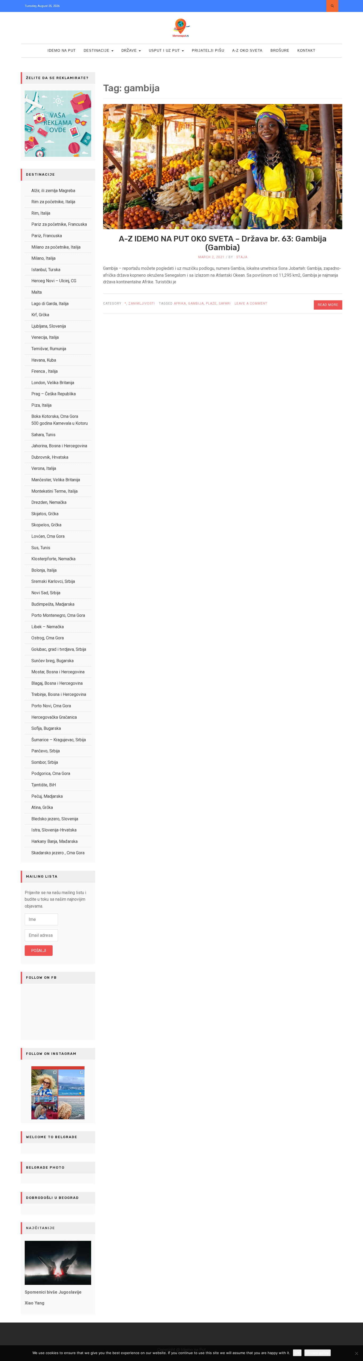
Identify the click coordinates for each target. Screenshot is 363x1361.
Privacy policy (317, 1353)
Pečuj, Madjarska (47, 796)
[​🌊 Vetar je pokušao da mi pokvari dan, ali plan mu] (44, 1082)
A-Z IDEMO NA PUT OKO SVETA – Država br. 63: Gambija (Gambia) (223, 243)
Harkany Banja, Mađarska (54, 841)
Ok (297, 1353)
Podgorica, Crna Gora (50, 773)
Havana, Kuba (43, 360)
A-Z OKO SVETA (247, 51)
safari (225, 303)
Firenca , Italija (44, 371)
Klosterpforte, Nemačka (53, 558)
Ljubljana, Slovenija (48, 326)
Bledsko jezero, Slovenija (54, 818)
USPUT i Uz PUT (165, 51)
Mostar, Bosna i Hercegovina (58, 671)
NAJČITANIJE (40, 1228)
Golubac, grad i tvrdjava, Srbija (58, 649)
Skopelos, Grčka (46, 524)
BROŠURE (280, 51)
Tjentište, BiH (43, 784)
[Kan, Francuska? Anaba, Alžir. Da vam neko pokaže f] (44, 1109)
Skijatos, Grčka (44, 513)
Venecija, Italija (45, 337)
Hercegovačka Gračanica (54, 717)
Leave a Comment (251, 305)
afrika (180, 303)
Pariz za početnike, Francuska (59, 224)
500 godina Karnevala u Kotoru (59, 423)
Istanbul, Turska (45, 269)
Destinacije (97, 51)
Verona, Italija (43, 468)
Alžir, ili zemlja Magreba (53, 190)
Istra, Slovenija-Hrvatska (54, 830)
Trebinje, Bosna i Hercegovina (58, 694)
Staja (241, 257)
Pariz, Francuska (46, 235)
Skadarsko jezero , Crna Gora (58, 852)
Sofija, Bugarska (46, 728)
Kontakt (306, 51)
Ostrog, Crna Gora (47, 637)
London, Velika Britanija (52, 382)
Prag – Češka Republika (53, 393)
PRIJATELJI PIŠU (208, 51)
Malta (36, 292)
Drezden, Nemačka (48, 502)
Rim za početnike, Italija (53, 201)
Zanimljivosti (141, 303)
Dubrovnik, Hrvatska (49, 457)
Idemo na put (62, 51)
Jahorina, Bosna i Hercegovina (59, 445)
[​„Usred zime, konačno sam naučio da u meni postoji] (71, 1109)
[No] (356, 1353)
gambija (196, 303)
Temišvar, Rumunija (48, 348)
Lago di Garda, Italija (50, 303)
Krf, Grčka (40, 314)
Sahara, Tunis (43, 434)
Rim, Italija (40, 213)
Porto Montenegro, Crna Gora (58, 615)
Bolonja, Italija (44, 570)
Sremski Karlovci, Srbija (53, 581)
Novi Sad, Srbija (45, 592)
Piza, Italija (41, 405)
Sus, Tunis (40, 547)
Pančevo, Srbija (45, 750)
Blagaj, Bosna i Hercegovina (57, 683)
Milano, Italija (43, 258)
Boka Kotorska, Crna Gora (54, 416)
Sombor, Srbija (44, 762)
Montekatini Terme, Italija (54, 491)
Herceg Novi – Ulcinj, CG (53, 280)
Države (129, 51)
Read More (328, 305)
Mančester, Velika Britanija (55, 479)
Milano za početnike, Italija (56, 247)
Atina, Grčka (42, 807)
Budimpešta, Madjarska (52, 604)
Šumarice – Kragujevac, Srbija (58, 739)
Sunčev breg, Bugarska (52, 660)
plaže (211, 303)
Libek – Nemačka (47, 626)
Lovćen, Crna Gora (48, 536)
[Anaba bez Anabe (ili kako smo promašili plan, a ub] (71, 1082)
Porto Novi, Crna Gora (51, 705)
